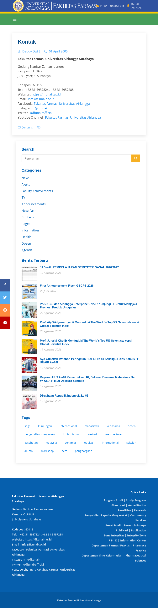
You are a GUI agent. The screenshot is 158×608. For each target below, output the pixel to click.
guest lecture (113, 434)
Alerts (26, 184)
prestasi (92, 434)
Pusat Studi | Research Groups (125, 525)
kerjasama (113, 426)
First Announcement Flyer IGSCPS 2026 (66, 285)
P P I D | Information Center (127, 540)
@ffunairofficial (41, 113)
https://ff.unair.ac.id (46, 94)
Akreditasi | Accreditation (128, 505)
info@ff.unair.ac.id (41, 99)
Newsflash (29, 211)
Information (30, 230)
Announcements (34, 204)
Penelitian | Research (132, 510)
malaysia (51, 442)
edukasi (89, 442)
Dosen (26, 243)
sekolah (131, 442)
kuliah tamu (71, 434)
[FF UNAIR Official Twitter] (5, 297)
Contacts (27, 127)
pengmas (70, 442)
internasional (68, 426)
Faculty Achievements (37, 191)
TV (23, 197)
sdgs (27, 426)
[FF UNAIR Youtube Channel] (5, 323)
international (110, 442)
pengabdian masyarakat (40, 434)
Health (26, 237)
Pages (26, 224)
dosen (132, 426)
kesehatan (31, 442)
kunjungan (45, 426)
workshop (47, 451)
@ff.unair (41, 108)
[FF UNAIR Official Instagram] (5, 310)
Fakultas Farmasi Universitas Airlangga (62, 103)
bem (64, 451)
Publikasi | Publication (131, 530)
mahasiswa (92, 426)
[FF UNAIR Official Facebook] (5, 285)
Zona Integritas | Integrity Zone (125, 535)
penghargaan (83, 451)
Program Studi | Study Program (125, 500)
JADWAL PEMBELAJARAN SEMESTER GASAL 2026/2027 (79, 267)
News (25, 178)
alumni (29, 451)
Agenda (27, 250)
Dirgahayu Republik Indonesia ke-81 (64, 395)
